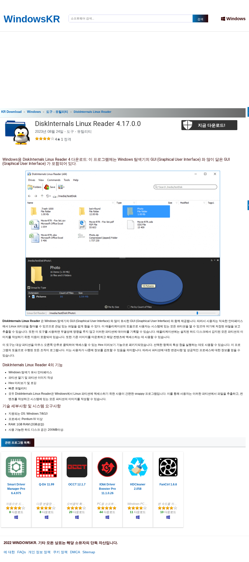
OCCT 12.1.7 (77, 484)
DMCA (75, 552)
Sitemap (88, 552)
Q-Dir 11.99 (46, 484)
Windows (236, 18)
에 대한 (9, 552)
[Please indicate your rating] (37, 139)
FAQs (21, 552)
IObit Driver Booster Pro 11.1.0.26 (107, 489)
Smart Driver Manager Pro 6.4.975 (16, 489)
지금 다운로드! (211, 125)
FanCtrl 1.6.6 (168, 484)
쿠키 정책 (60, 552)
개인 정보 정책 (39, 552)
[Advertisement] (124, 68)
